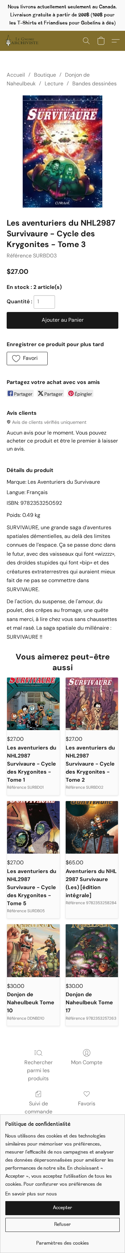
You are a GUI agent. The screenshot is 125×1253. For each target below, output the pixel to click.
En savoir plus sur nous (31, 1194)
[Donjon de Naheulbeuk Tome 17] (92, 950)
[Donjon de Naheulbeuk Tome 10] (33, 950)
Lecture (54, 83)
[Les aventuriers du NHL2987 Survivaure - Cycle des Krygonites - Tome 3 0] (62, 151)
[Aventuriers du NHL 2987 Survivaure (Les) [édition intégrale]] (92, 827)
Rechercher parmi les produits (38, 1070)
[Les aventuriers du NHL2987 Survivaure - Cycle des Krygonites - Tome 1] (33, 704)
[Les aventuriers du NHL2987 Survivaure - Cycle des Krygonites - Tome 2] (92, 704)
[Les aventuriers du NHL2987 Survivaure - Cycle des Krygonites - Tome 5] (33, 827)
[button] (22, 41)
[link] (62, 1241)
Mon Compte (86, 1062)
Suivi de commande (38, 1107)
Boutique (45, 74)
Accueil (16, 74)
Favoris (86, 1103)
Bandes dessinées (94, 83)
